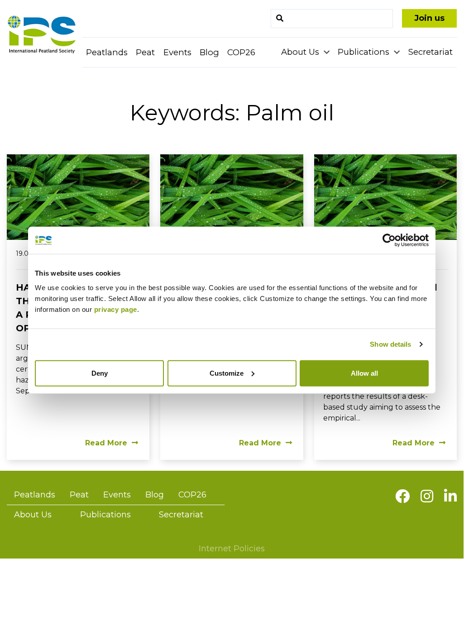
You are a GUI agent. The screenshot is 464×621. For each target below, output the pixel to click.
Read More (106, 443)
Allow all (364, 373)
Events (177, 52)
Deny (99, 373)
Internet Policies (232, 549)
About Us (301, 52)
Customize (227, 373)
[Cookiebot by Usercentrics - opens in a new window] (389, 240)
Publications (365, 52)
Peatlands (107, 52)
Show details (390, 344)
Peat (145, 52)
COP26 (241, 52)
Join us (429, 18)
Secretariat (430, 52)
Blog (209, 52)
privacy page (115, 309)
